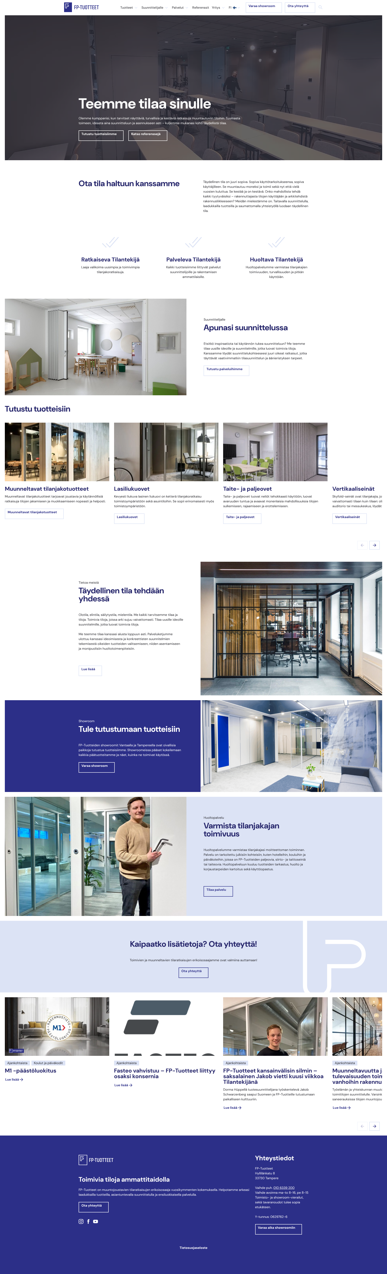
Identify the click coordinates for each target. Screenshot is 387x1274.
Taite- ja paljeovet (240, 517)
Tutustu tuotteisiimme (99, 134)
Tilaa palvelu (216, 890)
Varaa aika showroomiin (276, 1227)
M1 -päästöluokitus (30, 1070)
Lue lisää (88, 669)
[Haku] (320, 7)
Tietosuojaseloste (193, 1248)
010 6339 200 (283, 1188)
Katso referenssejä (146, 134)
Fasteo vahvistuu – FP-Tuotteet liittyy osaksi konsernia (164, 1073)
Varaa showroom (262, 6)
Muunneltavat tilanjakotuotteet (32, 512)
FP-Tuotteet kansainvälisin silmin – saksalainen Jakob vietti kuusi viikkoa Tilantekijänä (273, 1076)
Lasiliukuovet (127, 517)
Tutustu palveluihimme (224, 369)
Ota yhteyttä (298, 6)
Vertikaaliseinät (347, 517)
